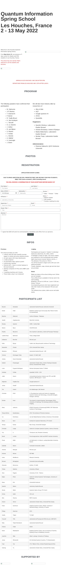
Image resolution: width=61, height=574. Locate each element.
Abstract (3, 213)
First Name (4, 186)
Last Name (34, 186)
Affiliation (4, 196)
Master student (48, 197)
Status (45, 196)
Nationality (22, 191)
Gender (45, 191)
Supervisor (4, 203)
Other (56, 193)
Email (32, 203)
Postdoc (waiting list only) (51, 201)
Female (51, 193)
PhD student (47, 199)
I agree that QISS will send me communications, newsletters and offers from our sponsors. (27, 231)
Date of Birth (4, 191)
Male (45, 193)
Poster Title (4, 208)
